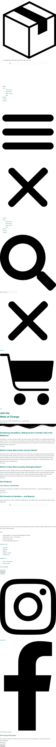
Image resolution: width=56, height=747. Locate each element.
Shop (4, 88)
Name (1, 742)
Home (4, 86)
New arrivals (9, 93)
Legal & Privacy (3, 558)
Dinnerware (9, 91)
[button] (28, 159)
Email (1, 570)
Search (1, 292)
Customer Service (3, 544)
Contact (5, 100)
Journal (5, 99)
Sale (7, 95)
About (4, 97)
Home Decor (9, 90)
